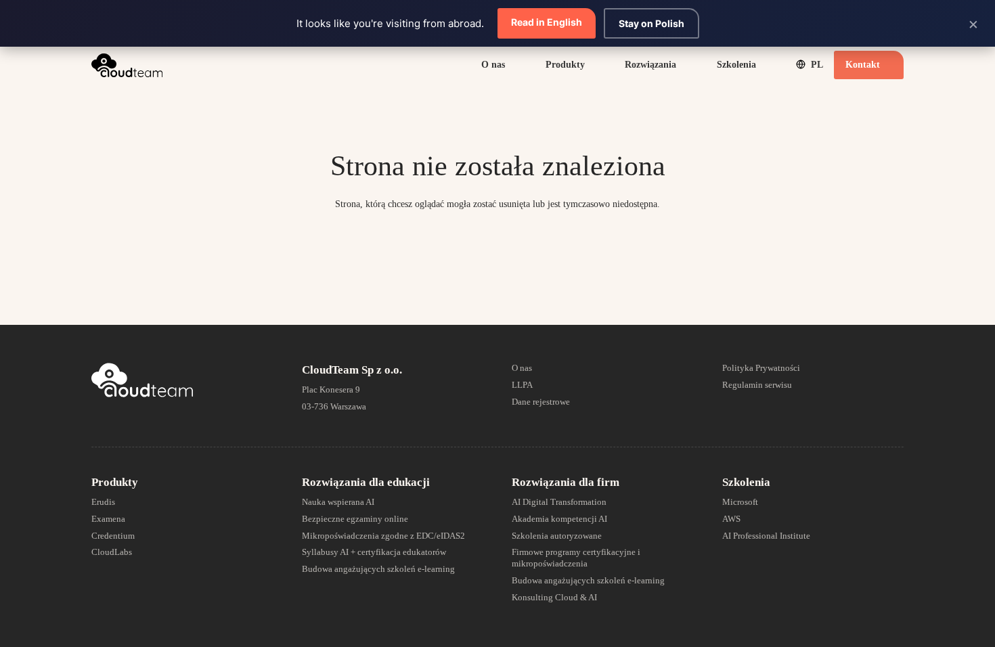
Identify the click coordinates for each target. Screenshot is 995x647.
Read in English (546, 22)
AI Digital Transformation (559, 502)
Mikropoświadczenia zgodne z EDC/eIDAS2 (383, 536)
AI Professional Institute (766, 536)
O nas (522, 368)
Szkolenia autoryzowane (557, 536)
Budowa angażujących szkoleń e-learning (378, 569)
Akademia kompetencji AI (559, 519)
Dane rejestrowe (541, 402)
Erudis (103, 502)
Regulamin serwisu (757, 385)
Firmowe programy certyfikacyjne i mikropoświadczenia (576, 557)
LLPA (522, 385)
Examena (108, 519)
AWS (731, 519)
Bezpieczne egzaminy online (355, 519)
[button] (511, 65)
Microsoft (740, 502)
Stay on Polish (651, 23)
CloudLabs (111, 552)
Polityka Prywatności (761, 368)
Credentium (113, 536)
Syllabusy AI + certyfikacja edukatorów (374, 552)
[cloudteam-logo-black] (126, 65)
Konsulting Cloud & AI (554, 597)
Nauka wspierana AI (338, 502)
